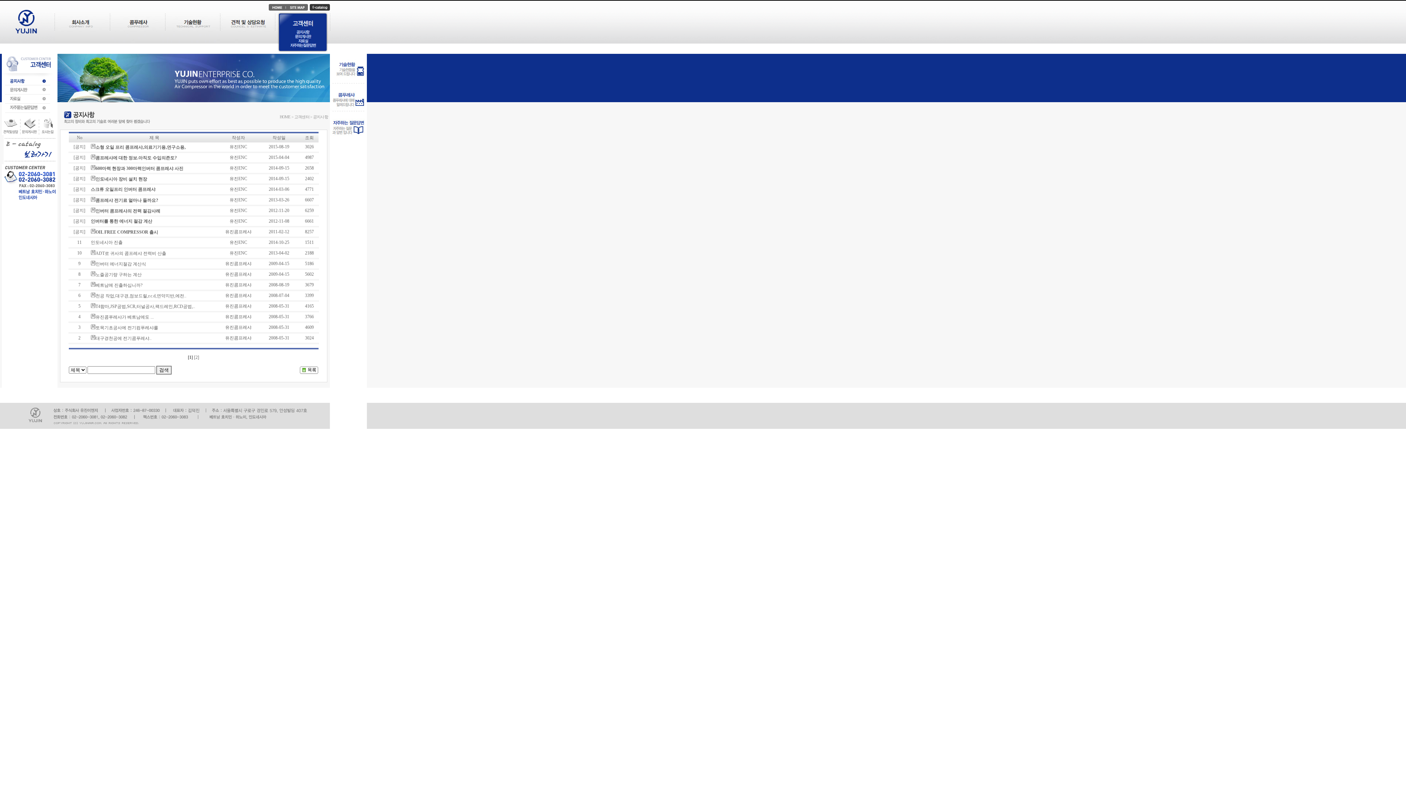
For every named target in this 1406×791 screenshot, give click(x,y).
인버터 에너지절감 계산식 (121, 264)
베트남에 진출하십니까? (119, 285)
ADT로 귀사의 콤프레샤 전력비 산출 (131, 253)
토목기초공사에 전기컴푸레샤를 (127, 327)
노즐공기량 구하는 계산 (119, 274)
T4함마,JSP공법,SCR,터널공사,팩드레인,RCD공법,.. (145, 306)
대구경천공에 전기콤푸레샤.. (124, 338)
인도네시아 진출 (107, 242)
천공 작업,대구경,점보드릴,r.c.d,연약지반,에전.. (141, 295)
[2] (196, 357)
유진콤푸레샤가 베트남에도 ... (125, 317)
